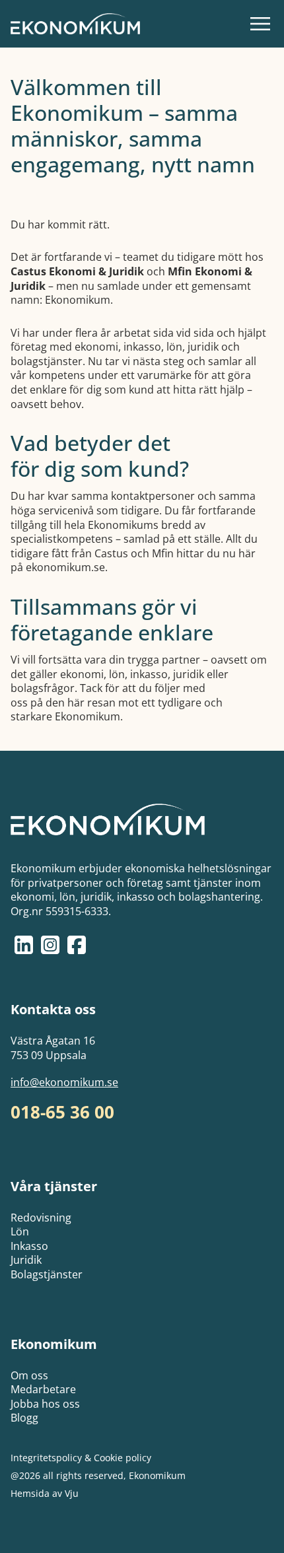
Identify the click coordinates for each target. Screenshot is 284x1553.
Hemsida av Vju (45, 1494)
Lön (20, 1231)
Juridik (26, 1260)
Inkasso (29, 1246)
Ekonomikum (54, 1344)
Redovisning (41, 1217)
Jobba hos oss (45, 1404)
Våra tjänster (54, 1186)
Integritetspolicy (46, 1457)
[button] (260, 24)
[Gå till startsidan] (75, 23)
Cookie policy (122, 1457)
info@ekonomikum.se (64, 1082)
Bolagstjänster (47, 1274)
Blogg (24, 1417)
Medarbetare (43, 1389)
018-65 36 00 (62, 1112)
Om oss (29, 1375)
